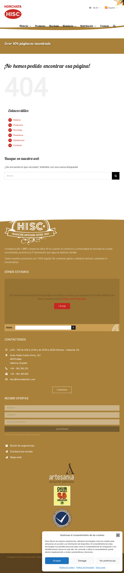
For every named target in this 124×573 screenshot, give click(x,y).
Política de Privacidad (85, 568)
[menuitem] (111, 8)
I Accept (62, 306)
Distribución (18, 140)
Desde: (9, 327)
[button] (117, 535)
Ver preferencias (108, 560)
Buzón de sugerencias (22, 445)
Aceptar (57, 560)
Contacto (17, 145)
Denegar (82, 560)
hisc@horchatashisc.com (22, 379)
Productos (18, 125)
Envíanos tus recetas (21, 451)
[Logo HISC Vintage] (31, 209)
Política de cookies (67, 568)
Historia (17, 120)
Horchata (17, 130)
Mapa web (15, 457)
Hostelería (18, 135)
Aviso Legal (100, 568)
